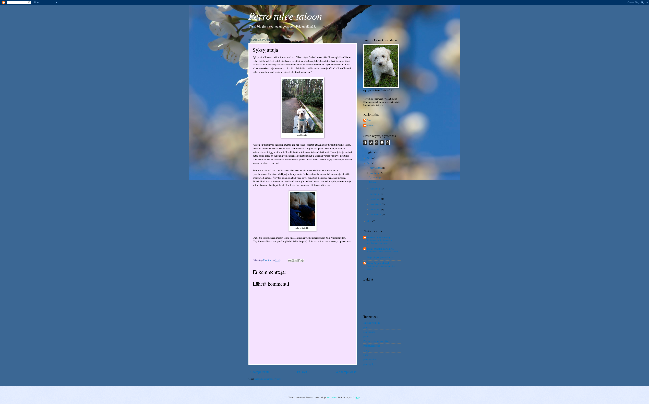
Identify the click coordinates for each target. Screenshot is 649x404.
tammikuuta (376, 214)
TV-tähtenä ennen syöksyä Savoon (382, 251)
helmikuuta (375, 209)
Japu (369, 120)
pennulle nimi (369, 359)
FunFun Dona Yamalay (378, 237)
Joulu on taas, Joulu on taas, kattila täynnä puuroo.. (379, 242)
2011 (369, 221)
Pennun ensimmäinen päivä (376, 341)
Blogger (356, 397)
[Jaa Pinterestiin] (302, 260)
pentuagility (369, 364)
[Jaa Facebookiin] (299, 260)
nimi (365, 354)
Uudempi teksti (258, 372)
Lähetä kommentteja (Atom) (267, 378)
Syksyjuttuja (375, 177)
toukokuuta (375, 198)
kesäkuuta (375, 193)
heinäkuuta (375, 188)
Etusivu (302, 372)
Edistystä (373, 182)
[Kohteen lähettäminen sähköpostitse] (289, 260)
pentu (366, 327)
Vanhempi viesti (346, 372)
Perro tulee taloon (285, 15)
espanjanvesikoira (371, 322)
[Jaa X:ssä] (296, 260)
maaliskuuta (376, 204)
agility (366, 350)
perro (365, 336)
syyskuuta (375, 172)
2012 (369, 163)
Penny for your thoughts (379, 263)
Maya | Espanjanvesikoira (380, 257)
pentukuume (369, 331)
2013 (369, 158)
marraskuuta (376, 167)
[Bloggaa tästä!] (292, 260)
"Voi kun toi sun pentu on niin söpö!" (381, 267)
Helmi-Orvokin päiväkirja (380, 248)
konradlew (332, 397)
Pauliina (371, 125)
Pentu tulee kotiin (371, 345)
